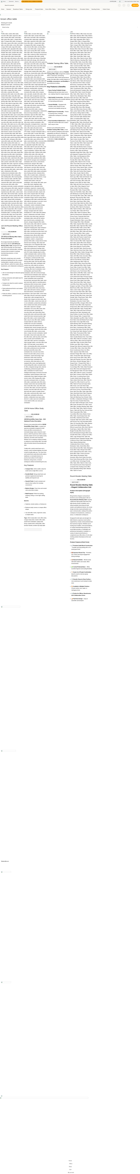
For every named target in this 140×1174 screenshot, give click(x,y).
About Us (3, 721)
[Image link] (10, 661)
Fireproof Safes (4, 745)
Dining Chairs (4, 742)
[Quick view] (76, 473)
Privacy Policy (4, 723)
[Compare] (72, 473)
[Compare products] (119, 5)
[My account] (128, 5)
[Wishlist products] (124, 5)
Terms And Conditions (6, 728)
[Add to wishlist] (80, 473)
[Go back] (2, 16)
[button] (75, 482)
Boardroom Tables (5, 740)
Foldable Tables (4, 747)
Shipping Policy (4, 733)
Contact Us (3, 731)
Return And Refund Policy (7, 726)
